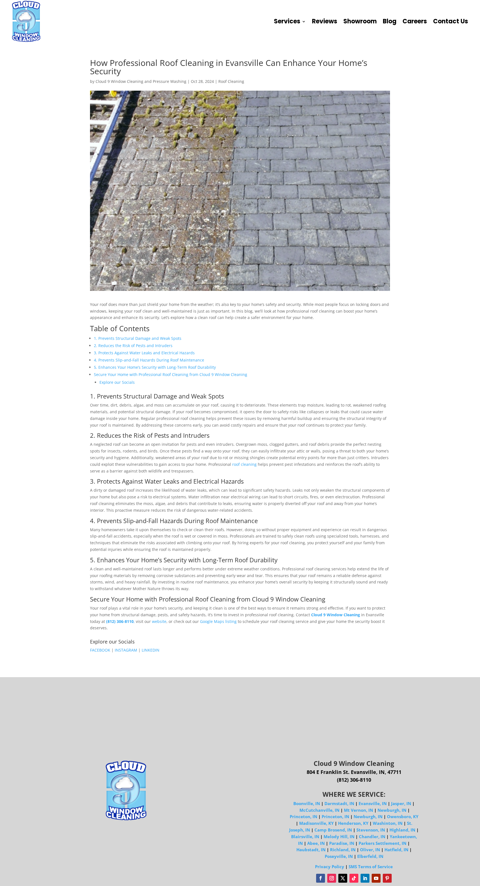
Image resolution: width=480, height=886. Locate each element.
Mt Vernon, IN (358, 810)
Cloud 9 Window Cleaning (335, 614)
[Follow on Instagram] (331, 878)
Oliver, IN (370, 849)
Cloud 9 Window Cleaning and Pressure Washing (141, 81)
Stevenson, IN (370, 830)
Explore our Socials (117, 382)
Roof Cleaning (231, 81)
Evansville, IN (373, 803)
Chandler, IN (372, 836)
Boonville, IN (306, 803)
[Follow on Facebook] (320, 878)
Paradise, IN (341, 843)
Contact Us (450, 21)
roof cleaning (244, 464)
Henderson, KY (353, 823)
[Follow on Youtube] (376, 878)
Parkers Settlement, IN (382, 843)
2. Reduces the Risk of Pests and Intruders (133, 345)
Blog (389, 21)
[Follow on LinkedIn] (365, 878)
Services (287, 21)
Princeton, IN (303, 816)
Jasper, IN (401, 803)
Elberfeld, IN (370, 856)
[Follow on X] (342, 878)
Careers (414, 21)
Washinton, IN (387, 823)
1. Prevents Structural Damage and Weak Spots (137, 338)
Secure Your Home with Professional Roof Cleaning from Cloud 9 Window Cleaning (170, 374)
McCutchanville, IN (319, 810)
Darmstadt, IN (339, 803)
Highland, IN (402, 830)
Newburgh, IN (392, 810)
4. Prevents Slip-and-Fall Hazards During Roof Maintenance (149, 360)
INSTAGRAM (126, 650)
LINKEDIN (150, 650)
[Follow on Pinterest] (387, 878)
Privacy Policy (329, 866)
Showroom (360, 21)
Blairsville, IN (305, 836)
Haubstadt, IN (311, 849)
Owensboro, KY (402, 816)
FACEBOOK (100, 650)
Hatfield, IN (396, 849)
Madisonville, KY (316, 823)
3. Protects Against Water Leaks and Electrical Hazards (144, 352)
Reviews (324, 21)
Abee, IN (316, 843)
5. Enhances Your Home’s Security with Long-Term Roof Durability (155, 367)
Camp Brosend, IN (333, 830)
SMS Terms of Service (371, 866)
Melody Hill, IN (339, 836)
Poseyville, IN (339, 856)
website (159, 621)
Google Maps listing (218, 621)
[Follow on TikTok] (353, 878)
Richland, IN (343, 849)
